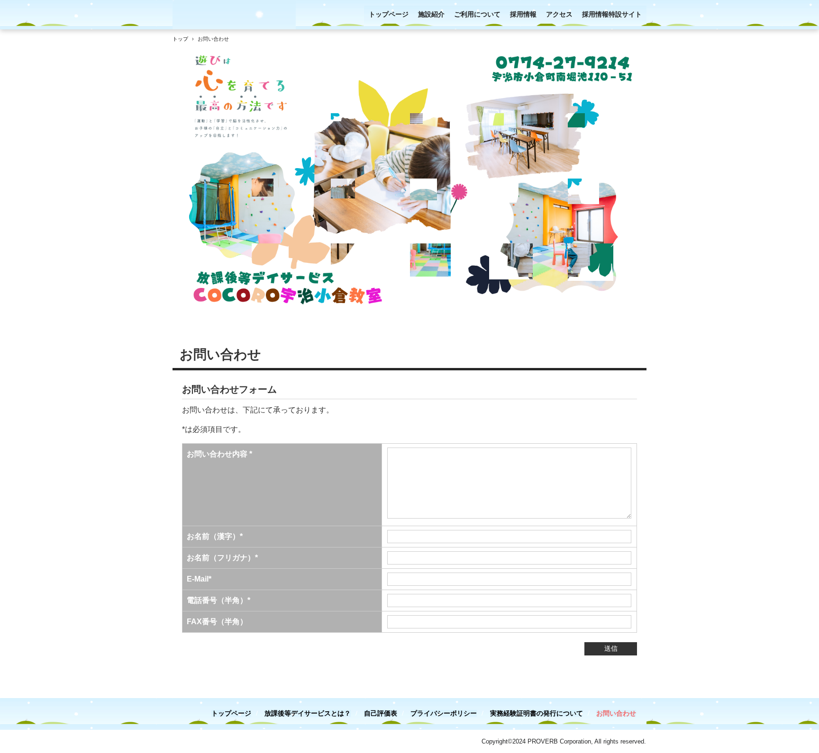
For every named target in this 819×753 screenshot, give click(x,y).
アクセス (559, 14)
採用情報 (523, 14)
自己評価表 (380, 713)
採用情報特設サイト (612, 14)
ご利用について (477, 14)
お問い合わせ (616, 713)
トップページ (389, 14)
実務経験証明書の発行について (536, 713)
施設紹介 (431, 14)
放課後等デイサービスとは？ (307, 713)
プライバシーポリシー (443, 713)
